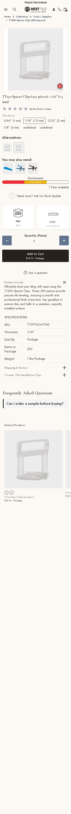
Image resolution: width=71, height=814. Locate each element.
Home (7, 16)
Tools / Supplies (42, 16)
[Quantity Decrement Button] (7, 240)
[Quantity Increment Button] (64, 240)
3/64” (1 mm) (12, 121)
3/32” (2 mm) (56, 121)
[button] (35, 59)
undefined (29, 127)
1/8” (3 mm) (11, 127)
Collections (22, 16)
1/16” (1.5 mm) (34, 121)
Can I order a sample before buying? (35, 403)
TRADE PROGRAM (35, 2)
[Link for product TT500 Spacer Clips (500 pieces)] (33, 459)
